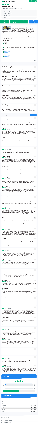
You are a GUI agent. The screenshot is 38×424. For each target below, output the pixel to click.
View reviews (10, 391)
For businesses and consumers (7, 420)
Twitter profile (6, 52)
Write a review (27, 391)
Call (23, 22)
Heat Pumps (5, 105)
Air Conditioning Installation (9, 76)
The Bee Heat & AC (7, 6)
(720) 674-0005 (7, 15)
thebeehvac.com (7, 17)
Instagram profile (7, 55)
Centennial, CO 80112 (8, 11)
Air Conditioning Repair (8, 67)
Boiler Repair (5, 95)
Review (14, 22)
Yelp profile (6, 57)
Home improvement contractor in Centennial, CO (12, 8)
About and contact (5, 417)
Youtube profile (7, 56)
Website (4, 22)
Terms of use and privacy (6, 422)
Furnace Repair (6, 86)
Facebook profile (7, 51)
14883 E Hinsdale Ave (8, 13)
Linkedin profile (7, 53)
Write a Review (33, 115)
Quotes (33, 22)
